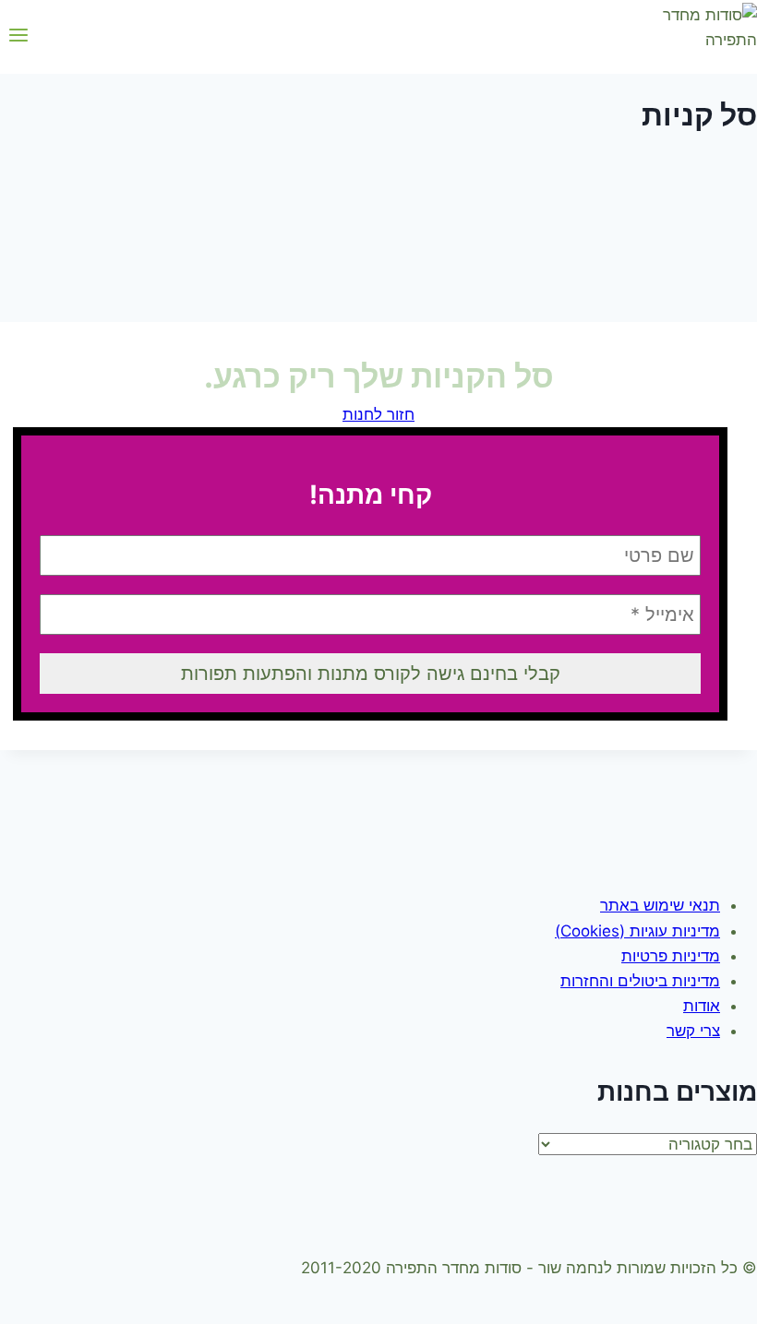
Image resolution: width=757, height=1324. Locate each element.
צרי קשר (693, 1030)
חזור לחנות (378, 414)
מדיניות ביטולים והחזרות (640, 981)
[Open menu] (19, 36)
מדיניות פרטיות (670, 956)
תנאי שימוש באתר (660, 905)
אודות (701, 1005)
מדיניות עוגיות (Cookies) (637, 931)
